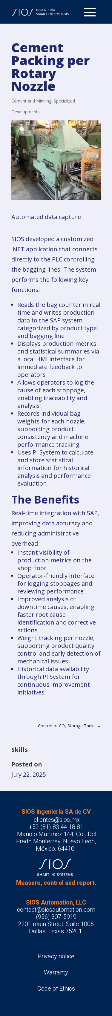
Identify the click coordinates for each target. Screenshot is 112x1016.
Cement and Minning (31, 101)
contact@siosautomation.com (56, 909)
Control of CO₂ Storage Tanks (69, 726)
